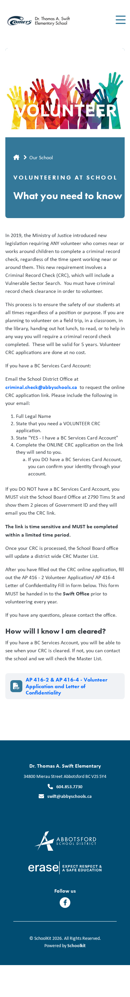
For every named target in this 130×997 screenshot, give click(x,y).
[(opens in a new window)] (65, 840)
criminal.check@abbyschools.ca (41, 387)
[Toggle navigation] (120, 20)
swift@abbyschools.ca (69, 796)
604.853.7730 (69, 786)
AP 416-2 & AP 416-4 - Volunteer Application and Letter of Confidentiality (66, 686)
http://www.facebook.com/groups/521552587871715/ (65, 903)
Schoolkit (76, 945)
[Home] (42, 20)
